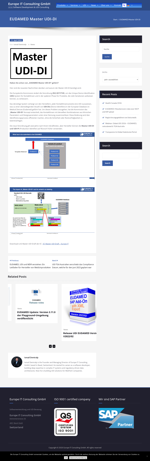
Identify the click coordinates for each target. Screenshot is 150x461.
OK (66, 458)
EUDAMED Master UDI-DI (130, 19)
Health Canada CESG (113, 103)
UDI (84, 5)
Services (74, 5)
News (93, 5)
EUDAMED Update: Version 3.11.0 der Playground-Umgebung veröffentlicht (21, 315)
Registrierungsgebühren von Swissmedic (121, 117)
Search (106, 145)
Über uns (105, 5)
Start (115, 19)
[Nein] (147, 456)
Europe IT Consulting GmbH (29, 4)
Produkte (61, 5)
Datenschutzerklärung (78, 458)
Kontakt (117, 5)
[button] (124, 5)
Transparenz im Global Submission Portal (121, 132)
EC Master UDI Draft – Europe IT (56, 244)
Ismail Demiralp (20, 44)
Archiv (104, 72)
